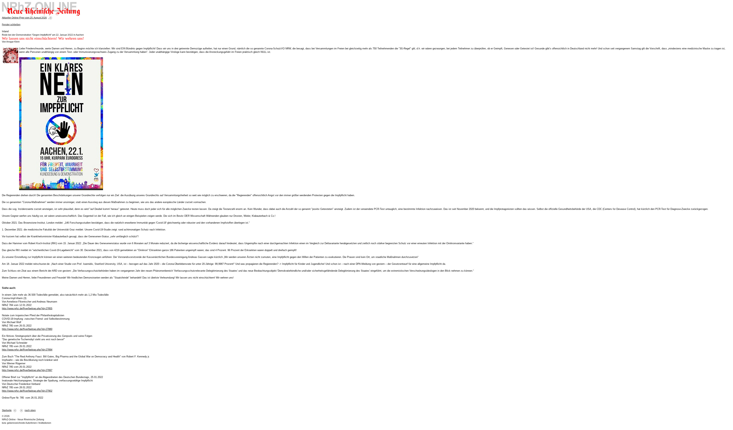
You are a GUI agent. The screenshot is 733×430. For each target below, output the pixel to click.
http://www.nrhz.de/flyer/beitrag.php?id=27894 (27, 349)
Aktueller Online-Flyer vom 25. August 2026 (24, 17)
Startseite (7, 410)
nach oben (30, 410)
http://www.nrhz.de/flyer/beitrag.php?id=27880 (27, 329)
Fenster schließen (11, 24)
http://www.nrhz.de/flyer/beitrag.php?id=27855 (27, 308)
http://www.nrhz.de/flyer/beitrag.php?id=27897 (27, 370)
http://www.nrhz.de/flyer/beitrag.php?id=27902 (27, 390)
